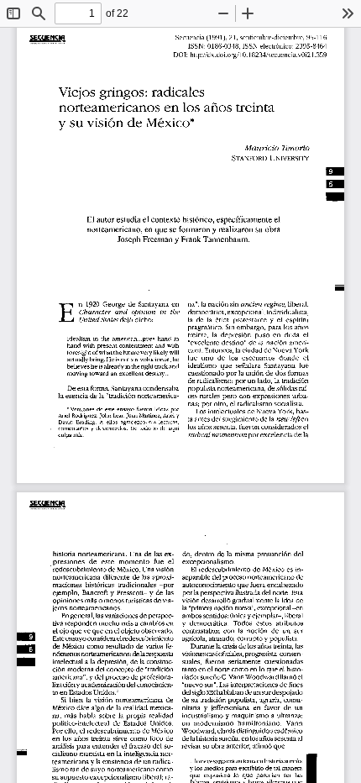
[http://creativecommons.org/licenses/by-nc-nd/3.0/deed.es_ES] (47, 468)
